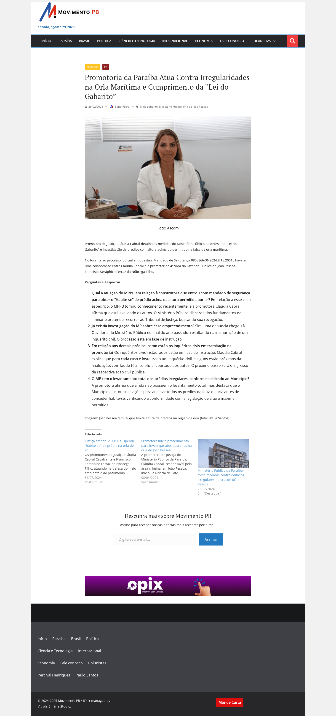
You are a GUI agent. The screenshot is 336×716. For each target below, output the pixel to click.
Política (104, 41)
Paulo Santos (87, 675)
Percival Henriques (54, 675)
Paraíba (65, 41)
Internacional (175, 41)
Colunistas (261, 41)
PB (105, 67)
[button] (273, 41)
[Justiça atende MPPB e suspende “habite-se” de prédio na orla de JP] (113, 461)
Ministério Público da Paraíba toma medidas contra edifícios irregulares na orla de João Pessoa (221, 477)
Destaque (92, 67)
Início (46, 41)
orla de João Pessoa (195, 107)
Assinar (211, 539)
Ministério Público (170, 107)
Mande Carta (230, 702)
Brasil (84, 41)
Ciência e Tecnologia (137, 41)
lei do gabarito (148, 107)
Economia (204, 41)
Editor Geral (122, 107)
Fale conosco (232, 41)
